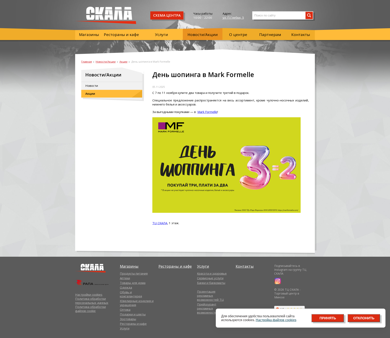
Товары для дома (132, 283)
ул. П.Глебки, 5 (233, 17)
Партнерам (270, 34)
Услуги (161, 34)
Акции (123, 61)
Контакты (300, 34)
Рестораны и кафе (121, 34)
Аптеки (125, 278)
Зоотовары (128, 319)
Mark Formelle (207, 112)
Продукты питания (134, 273)
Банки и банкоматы (211, 283)
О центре (238, 34)
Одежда (126, 287)
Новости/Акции (202, 34)
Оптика (125, 310)
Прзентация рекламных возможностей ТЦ (210, 295)
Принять (328, 318)
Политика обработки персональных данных (91, 301)
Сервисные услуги (210, 278)
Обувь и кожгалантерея (131, 294)
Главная (86, 61)
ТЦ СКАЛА (159, 223)
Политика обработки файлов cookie (90, 309)
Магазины (89, 34)
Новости (91, 86)
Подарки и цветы (133, 314)
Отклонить (363, 318)
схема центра (167, 15)
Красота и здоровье (212, 273)
